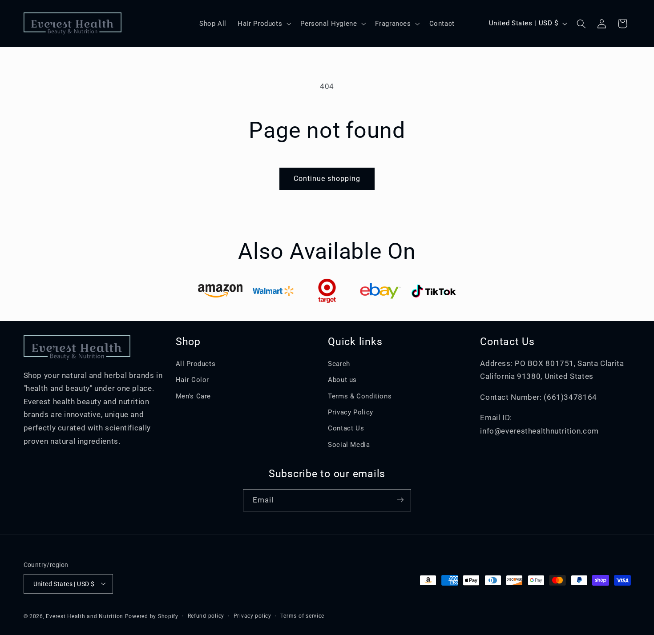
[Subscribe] (400, 500)
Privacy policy (252, 616)
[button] (263, 23)
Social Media (349, 445)
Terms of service (302, 616)
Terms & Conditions (360, 396)
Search (339, 364)
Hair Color (192, 380)
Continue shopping (327, 178)
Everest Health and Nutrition (84, 616)
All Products (196, 364)
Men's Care (193, 396)
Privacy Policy (350, 412)
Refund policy (206, 616)
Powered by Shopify (151, 616)
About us (342, 380)
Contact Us (346, 429)
